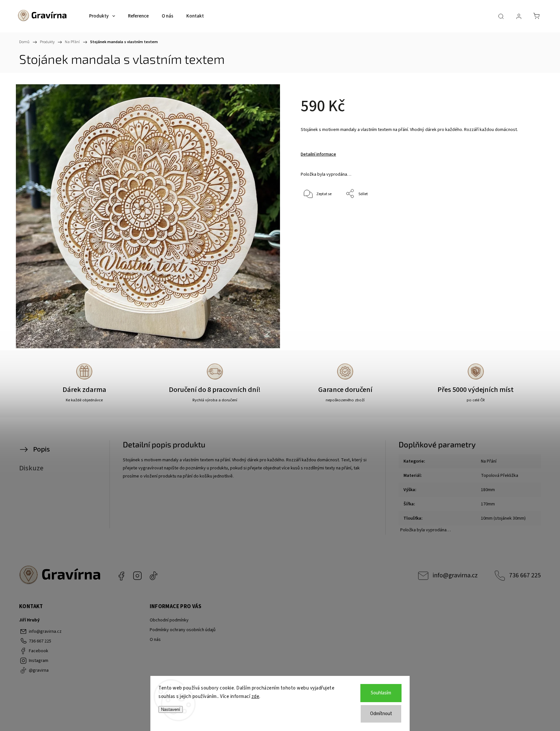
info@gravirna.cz (455, 575)
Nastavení (170, 709)
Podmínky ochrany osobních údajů (183, 630)
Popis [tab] (41, 449)
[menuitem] (102, 16)
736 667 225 (525, 575)
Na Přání (488, 461)
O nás (155, 639)
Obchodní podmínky (169, 620)
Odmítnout (381, 713)
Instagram (137, 576)
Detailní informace (318, 154)
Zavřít (510, 215)
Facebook (121, 576)
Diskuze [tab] (31, 468)
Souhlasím (381, 693)
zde (255, 696)
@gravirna (153, 576)
